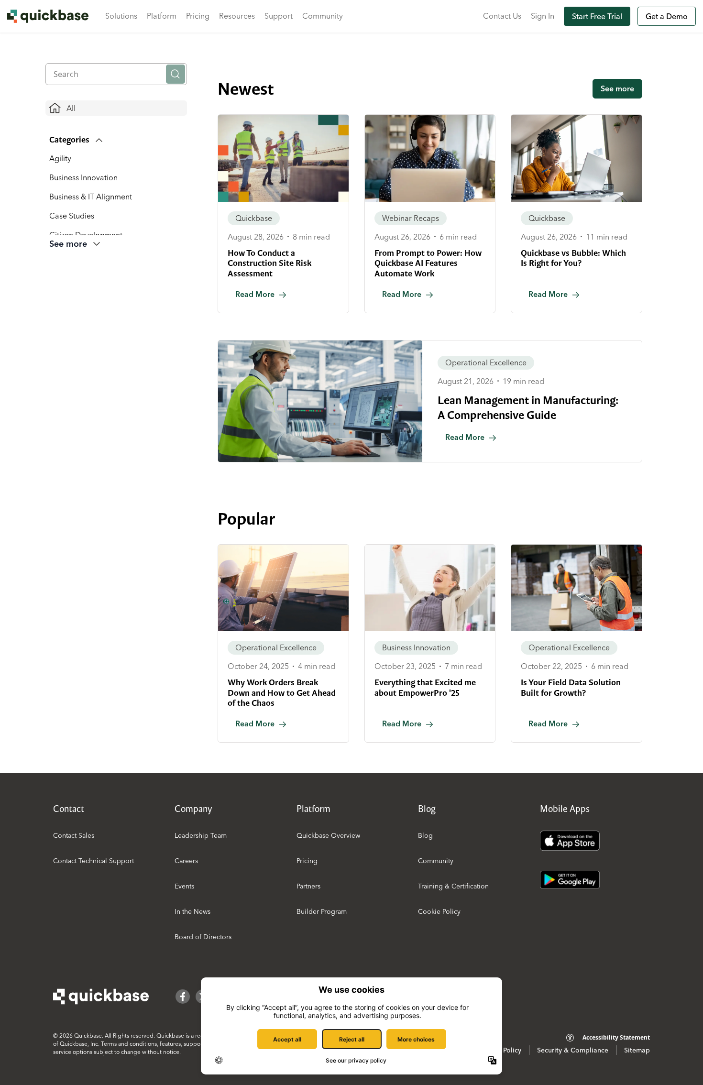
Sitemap (637, 1050)
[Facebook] (183, 996)
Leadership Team (201, 835)
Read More (255, 294)
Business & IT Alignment (90, 196)
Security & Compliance (572, 1050)
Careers (186, 860)
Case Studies (71, 215)
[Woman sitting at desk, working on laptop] (576, 158)
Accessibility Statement (616, 1037)
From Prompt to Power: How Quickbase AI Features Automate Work (428, 263)
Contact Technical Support (93, 860)
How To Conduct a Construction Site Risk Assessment (269, 263)
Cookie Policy (439, 911)
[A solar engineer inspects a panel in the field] (283, 588)
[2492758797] (320, 401)
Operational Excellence (486, 362)
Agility (60, 158)
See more (617, 88)
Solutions (121, 16)
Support (278, 16)
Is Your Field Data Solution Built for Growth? (571, 687)
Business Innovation (83, 177)
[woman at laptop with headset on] (430, 158)
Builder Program (322, 911)
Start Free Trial (597, 16)
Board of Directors (203, 936)
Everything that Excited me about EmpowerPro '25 (425, 687)
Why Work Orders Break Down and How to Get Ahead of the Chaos (282, 692)
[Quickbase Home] (101, 996)
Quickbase (253, 218)
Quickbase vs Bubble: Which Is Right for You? (573, 258)
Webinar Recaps (410, 218)
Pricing (197, 16)
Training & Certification (453, 886)
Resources (237, 16)
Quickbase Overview (328, 835)
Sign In (542, 16)
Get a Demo (667, 16)
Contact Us (502, 16)
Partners (308, 886)
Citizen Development (85, 235)
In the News (192, 911)
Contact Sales (73, 835)
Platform (161, 16)
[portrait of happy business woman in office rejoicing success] (430, 588)
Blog (425, 835)
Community (322, 16)
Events (184, 886)
